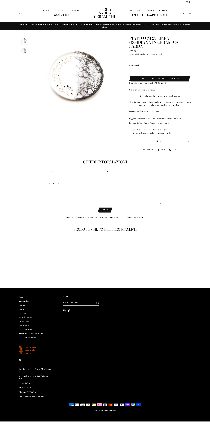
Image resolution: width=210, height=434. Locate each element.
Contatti (21, 309)
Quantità (134, 65)
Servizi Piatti (136, 10)
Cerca (21, 297)
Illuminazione (61, 15)
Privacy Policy (24, 321)
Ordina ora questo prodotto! (159, 78)
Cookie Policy (24, 325)
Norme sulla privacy (109, 217)
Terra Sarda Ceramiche (105, 13)
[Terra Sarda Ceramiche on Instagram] (64, 310)
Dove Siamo (137, 15)
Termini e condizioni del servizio (31, 333)
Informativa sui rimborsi (28, 337)
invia (105, 210)
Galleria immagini (157, 15)
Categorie (73, 10)
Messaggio (55, 184)
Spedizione (144, 54)
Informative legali (25, 329)
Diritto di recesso (25, 317)
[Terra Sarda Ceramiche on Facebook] (68, 310)
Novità (150, 10)
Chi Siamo (163, 10)
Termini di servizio (127, 217)
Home (46, 10)
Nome (52, 171)
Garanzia (22, 313)
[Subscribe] (97, 302)
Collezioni (58, 10)
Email (109, 171)
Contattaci (22, 305)
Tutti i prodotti (24, 301)
